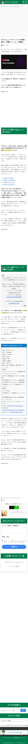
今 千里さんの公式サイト (9, 184)
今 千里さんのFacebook (8, 180)
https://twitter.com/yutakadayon (15, 405)
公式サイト (9, 154)
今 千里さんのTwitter (7, 178)
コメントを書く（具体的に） (11, 525)
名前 (6, 536)
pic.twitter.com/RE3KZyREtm (14, 297)
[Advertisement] (14, 23)
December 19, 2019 (14, 303)
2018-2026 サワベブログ (13, 742)
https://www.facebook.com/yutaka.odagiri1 (13, 410)
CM (3, 500)
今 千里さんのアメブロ (8, 182)
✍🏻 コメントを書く (14, 566)
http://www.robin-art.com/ (16, 412)
